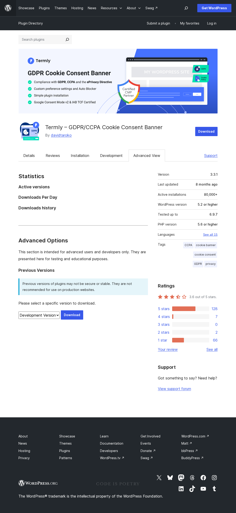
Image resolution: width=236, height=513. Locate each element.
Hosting (24, 451)
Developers (109, 451)
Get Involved (150, 436)
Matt (186, 443)
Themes (65, 443)
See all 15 (210, 234)
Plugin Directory (30, 23)
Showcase (67, 436)
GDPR (198, 264)
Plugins (64, 451)
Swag (147, 458)
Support (211, 155)
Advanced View (146, 155)
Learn (104, 436)
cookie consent (205, 254)
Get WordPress (214, 8)
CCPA (188, 245)
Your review (168, 349)
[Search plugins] (67, 39)
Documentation (111, 443)
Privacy (24, 458)
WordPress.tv (112, 458)
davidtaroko (61, 135)
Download (206, 131)
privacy (211, 264)
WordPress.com (195, 436)
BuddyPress (192, 458)
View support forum (174, 388)
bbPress (189, 451)
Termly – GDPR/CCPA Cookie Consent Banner (103, 127)
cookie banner (206, 245)
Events (146, 443)
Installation (80, 155)
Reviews (53, 155)
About (23, 436)
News (22, 443)
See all (212, 349)
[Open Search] (186, 8)
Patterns (65, 458)
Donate (148, 451)
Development (111, 155)
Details (29, 155)
